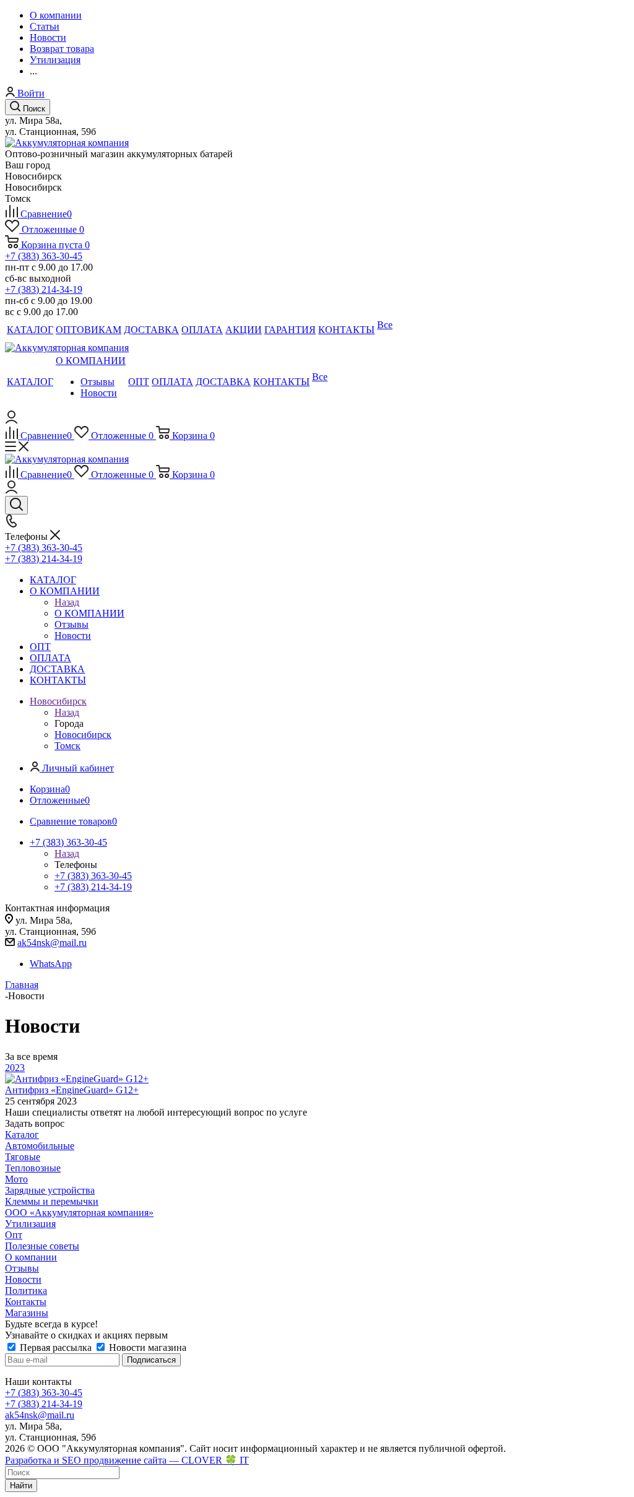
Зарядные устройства (50, 1190)
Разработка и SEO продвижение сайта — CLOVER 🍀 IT (127, 1460)
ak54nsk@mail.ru (52, 942)
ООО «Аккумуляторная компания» (79, 1212)
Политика (26, 1290)
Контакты (25, 1301)
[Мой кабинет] (11, 420)
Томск (67, 745)
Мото (16, 1179)
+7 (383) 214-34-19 (43, 289)
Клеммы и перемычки (51, 1201)
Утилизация (30, 1223)
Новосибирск (82, 734)
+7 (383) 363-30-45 (43, 256)
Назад (66, 602)
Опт (13, 1235)
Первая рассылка (55, 1347)
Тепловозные (33, 1168)
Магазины (26, 1313)
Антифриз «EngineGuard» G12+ (72, 1090)
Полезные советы (42, 1246)
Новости (23, 1279)
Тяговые (22, 1157)
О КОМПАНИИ (89, 613)
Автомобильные (39, 1145)
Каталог (22, 1134)
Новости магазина (146, 1347)
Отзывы (22, 1268)
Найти (21, 1485)
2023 (15, 1067)
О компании (31, 1257)
